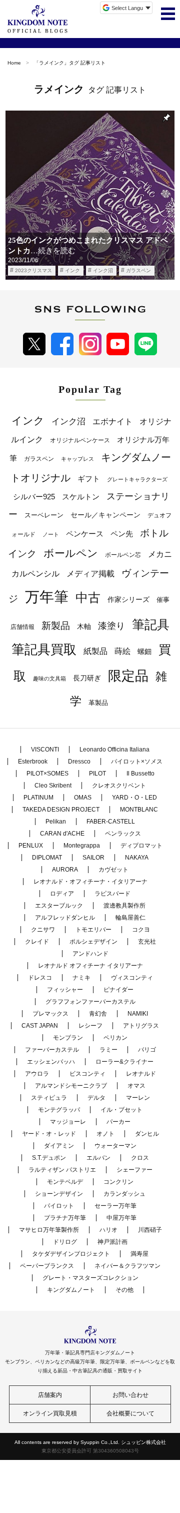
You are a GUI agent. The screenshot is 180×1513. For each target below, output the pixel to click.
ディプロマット (141, 845)
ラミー (109, 1049)
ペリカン (116, 1037)
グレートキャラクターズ (137, 479)
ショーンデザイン (59, 1193)
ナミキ (81, 977)
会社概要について (130, 1413)
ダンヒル (147, 1133)
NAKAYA (136, 857)
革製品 (98, 702)
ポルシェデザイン (94, 941)
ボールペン (71, 553)
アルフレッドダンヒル (65, 917)
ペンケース (85, 533)
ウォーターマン (115, 1145)
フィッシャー (65, 989)
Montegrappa (82, 845)
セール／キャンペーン (105, 515)
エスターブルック (59, 905)
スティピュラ (49, 1097)
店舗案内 (50, 1394)
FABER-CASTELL (110, 821)
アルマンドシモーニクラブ (71, 1085)
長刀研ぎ (87, 678)
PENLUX (30, 845)
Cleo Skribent (53, 785)
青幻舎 (98, 1013)
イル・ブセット (121, 1109)
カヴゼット (113, 869)
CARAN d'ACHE (62, 833)
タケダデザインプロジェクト (71, 1253)
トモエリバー (94, 929)
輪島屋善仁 (131, 917)
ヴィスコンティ (132, 977)
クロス (140, 1157)
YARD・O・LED (134, 797)
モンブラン (68, 1037)
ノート (50, 534)
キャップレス (77, 459)
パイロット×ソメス (136, 761)
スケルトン (81, 497)
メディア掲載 (90, 573)
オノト (105, 1133)
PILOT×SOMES (47, 773)
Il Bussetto (140, 773)
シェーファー (134, 1169)
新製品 (56, 625)
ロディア (62, 893)
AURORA (65, 869)
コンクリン (119, 1181)
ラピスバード (112, 893)
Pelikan (56, 821)
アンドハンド (90, 953)
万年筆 (46, 596)
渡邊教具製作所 (125, 905)
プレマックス (50, 1013)
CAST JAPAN (40, 1025)
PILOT (97, 773)
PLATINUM (39, 797)
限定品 (128, 675)
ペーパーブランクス (47, 1265)
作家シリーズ (129, 599)
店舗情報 (22, 626)
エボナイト (112, 421)
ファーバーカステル (52, 1049)
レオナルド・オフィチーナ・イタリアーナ (91, 881)
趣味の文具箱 (49, 678)
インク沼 (103, 270)
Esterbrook (33, 761)
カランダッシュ (125, 1193)
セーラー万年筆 (115, 1205)
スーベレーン (44, 515)
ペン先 (121, 533)
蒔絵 (122, 650)
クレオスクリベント (119, 785)
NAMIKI (138, 1013)
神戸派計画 (113, 1241)
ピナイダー (119, 989)
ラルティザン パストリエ (62, 1169)
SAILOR (93, 857)
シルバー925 (34, 496)
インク (72, 270)
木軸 (84, 626)
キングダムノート (71, 1289)
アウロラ (37, 1073)
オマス (137, 1085)
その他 (125, 1289)
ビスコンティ (88, 1073)
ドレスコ (40, 977)
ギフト (89, 479)
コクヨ (141, 929)
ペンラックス (123, 833)
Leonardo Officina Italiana (115, 749)
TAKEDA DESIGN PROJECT (61, 809)
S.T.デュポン (49, 1157)
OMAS (83, 797)
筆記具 (151, 624)
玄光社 (147, 941)
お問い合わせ (130, 1394)
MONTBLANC (139, 809)
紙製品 (96, 651)
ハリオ (109, 1229)
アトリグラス (141, 1025)
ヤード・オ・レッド (49, 1133)
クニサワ (43, 929)
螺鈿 (145, 651)
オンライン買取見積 (50, 1413)
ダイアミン (59, 1145)
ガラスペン (138, 270)
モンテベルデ (65, 1181)
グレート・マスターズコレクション (90, 1277)
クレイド (37, 941)
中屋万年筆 (121, 1217)
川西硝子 (150, 1229)
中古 (88, 597)
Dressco (79, 761)
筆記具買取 (44, 649)
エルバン (98, 1157)
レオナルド (141, 1073)
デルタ (97, 1097)
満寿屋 (139, 1253)
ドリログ (65, 1241)
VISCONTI (45, 749)
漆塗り (111, 625)
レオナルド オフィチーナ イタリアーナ (90, 965)
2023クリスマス (33, 270)
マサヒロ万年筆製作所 (49, 1229)
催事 (163, 599)
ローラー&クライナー (125, 1061)
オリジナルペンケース (80, 440)
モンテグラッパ (59, 1109)
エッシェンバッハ (51, 1061)
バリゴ (147, 1049)
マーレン (138, 1097)
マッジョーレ (68, 1121)
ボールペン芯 (123, 554)
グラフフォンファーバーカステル (91, 1001)
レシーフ (90, 1025)
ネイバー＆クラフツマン (127, 1265)
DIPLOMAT (47, 857)
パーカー (118, 1121)
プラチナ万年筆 (65, 1217)
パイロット (59, 1205)
